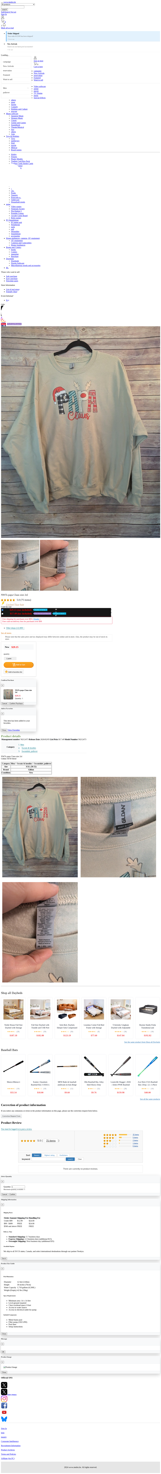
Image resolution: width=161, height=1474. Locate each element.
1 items (135, 1143)
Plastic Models (17, 159)
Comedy (14, 107)
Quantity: (7, 1187)
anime (36, 89)
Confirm (12, 1194)
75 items (51, 1140)
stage (13, 102)
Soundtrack (15, 125)
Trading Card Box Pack (20, 161)
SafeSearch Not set (8, 12)
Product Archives (8, 1450)
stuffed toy (15, 141)
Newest (36, 1155)
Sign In (4, 14)
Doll (13, 143)
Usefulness (63, 1155)
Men (5, 88)
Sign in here (38, 61)
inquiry (4, 1437)
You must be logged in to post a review (16, 1129)
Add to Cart (20, 665)
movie (36, 91)
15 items (136, 1135)
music (36, 95)
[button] (80, 25)
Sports (13, 104)
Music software (12, 114)
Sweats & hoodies (29, 748)
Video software (40, 86)
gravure (14, 111)
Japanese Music (17, 116)
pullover (6, 92)
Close (4, 730)
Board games (16, 150)
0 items (135, 1146)
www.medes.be (10, 2)
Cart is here (38, 67)
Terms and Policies (8, 1454)
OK (3, 1352)
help (2, 1433)
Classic (14, 120)
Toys (13, 138)
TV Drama (38, 93)
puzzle (13, 145)
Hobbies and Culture (19, 109)
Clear (80, 1159)
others (13, 100)
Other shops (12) (15, 628)
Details (36, 619)
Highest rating (49, 1155)
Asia (13, 134)
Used (34, 614)
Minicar (14, 148)
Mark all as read (7, 28)
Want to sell (7, 79)
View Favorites (14, 730)
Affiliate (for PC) (8, 1458)
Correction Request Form (11, 1116)
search (4, 10)
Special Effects (40, 98)
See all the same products (150, 1099)
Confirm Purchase (16, 703)
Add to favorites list (15, 672)
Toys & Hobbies (12, 136)
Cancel (4, 703)
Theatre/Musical (17, 127)
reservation (7, 71)
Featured (6, 75)
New (25, 610)
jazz (12, 129)
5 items (135, 1137)
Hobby (14, 154)
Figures (14, 157)
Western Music (17, 118)
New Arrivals (8, 66)
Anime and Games (18, 123)
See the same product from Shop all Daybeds (142, 1042)
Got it (4, 1258)
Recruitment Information (11, 1446)
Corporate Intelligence (10, 1441)
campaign (7, 62)
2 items (135, 1140)
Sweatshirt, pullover (29, 751)
